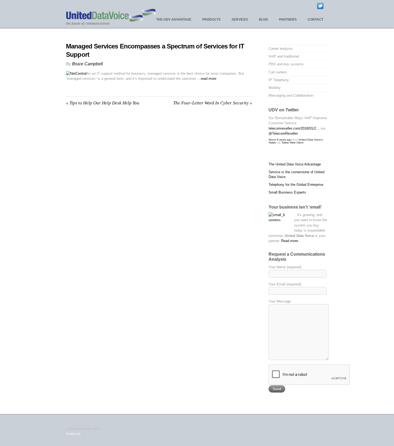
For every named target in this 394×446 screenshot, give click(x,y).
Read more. (290, 241)
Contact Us (73, 433)
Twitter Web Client (292, 142)
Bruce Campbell (87, 64)
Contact (315, 19)
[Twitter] (320, 5)
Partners (288, 19)
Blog (263, 19)
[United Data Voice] (111, 19)
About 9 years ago (280, 139)
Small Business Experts (287, 192)
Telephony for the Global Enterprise (296, 185)
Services (240, 19)
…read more (206, 79)
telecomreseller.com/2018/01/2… (294, 128)
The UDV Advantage (173, 19)
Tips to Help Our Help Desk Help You (102, 102)
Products (211, 19)
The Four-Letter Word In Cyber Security (212, 102)
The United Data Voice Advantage (295, 164)
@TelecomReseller (283, 133)
